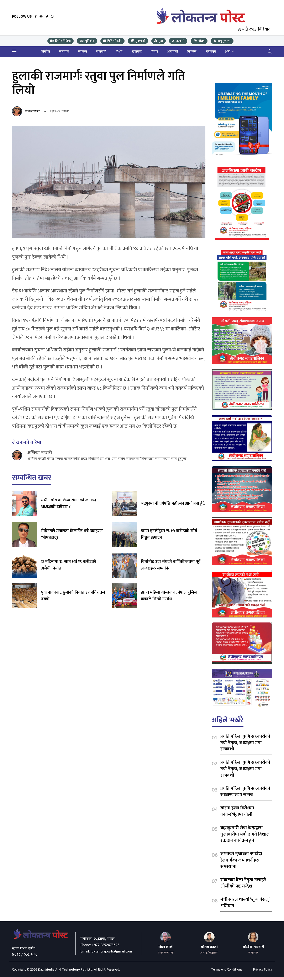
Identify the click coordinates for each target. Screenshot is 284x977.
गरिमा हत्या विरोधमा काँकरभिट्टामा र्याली (237, 811)
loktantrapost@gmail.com (111, 951)
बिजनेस (191, 51)
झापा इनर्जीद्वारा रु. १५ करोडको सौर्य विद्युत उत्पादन (169, 534)
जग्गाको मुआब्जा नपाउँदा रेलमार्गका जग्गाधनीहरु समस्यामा (241, 860)
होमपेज (45, 51)
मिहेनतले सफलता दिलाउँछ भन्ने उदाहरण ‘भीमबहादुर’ (72, 534)
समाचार (64, 51)
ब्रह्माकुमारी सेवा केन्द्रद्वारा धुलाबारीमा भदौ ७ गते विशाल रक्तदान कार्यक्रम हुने (245, 834)
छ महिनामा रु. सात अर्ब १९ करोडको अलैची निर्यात (68, 565)
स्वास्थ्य (82, 51)
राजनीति (101, 51)
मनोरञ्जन (211, 51)
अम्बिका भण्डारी (32, 111)
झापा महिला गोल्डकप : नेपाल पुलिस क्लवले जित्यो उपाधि (169, 596)
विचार (154, 51)
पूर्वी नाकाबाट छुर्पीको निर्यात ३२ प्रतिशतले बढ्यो (73, 596)
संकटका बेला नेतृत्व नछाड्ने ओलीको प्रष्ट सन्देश (243, 883)
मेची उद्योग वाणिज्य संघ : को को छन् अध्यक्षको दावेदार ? (68, 503)
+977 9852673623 (105, 945)
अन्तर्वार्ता (172, 51)
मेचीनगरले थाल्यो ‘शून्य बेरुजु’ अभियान (244, 903)
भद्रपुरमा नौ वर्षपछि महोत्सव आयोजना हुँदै (173, 503)
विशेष (119, 51)
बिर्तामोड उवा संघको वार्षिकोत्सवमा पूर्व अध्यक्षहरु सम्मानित (170, 565)
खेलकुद (137, 51)
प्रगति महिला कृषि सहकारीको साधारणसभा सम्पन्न (245, 792)
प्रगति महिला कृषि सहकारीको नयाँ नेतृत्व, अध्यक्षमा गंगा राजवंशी (245, 743)
